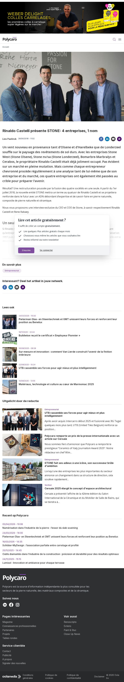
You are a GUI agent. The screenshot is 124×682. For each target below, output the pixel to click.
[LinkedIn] (107, 139)
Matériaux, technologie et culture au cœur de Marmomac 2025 (56, 384)
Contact (6, 651)
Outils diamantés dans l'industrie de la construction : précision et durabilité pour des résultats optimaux (60, 552)
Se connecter (46, 250)
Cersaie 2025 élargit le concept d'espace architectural (78, 488)
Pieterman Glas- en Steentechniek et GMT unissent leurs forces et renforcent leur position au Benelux (60, 535)
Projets (6, 634)
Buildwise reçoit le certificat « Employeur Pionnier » (49, 335)
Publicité (6, 655)
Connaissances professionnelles (19, 626)
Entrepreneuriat (12, 270)
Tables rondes (9, 638)
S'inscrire (26, 250)
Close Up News (72, 634)
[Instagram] (17, 604)
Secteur (48, 485)
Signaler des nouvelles (14, 663)
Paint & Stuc (70, 630)
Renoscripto (70, 622)
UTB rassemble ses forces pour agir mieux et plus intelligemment (57, 367)
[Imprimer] (119, 139)
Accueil (5, 47)
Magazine (7, 622)
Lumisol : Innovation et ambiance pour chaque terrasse (33, 561)
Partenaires (8, 630)
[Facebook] (101, 139)
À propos (7, 659)
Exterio (67, 626)
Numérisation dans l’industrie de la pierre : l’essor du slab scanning (40, 526)
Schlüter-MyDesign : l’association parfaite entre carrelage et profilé (40, 543)
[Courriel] (113, 139)
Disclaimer (99, 676)
